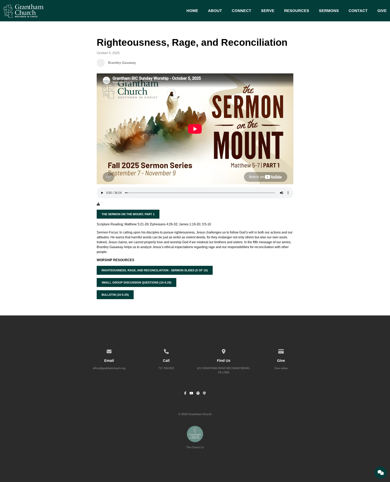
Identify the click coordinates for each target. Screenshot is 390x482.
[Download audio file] (98, 204)
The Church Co (195, 447)
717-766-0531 (166, 368)
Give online (281, 368)
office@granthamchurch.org (109, 368)
